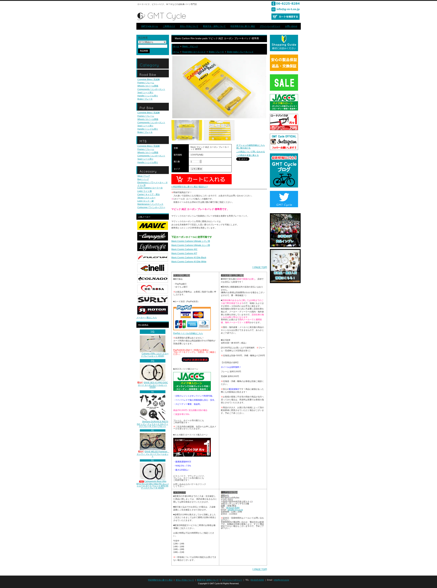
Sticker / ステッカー (146, 198)
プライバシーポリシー (270, 26)
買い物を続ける (243, 148)
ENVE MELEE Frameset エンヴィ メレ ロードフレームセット (153, 453)
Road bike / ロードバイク (194, 52)
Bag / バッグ (143, 179)
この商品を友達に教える (247, 155)
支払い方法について (189, 26)
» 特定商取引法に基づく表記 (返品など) (189, 186)
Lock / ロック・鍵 (145, 201)
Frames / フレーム (145, 82)
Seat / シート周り (145, 92)
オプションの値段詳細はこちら (250, 145)
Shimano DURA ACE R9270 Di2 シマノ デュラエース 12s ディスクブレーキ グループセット (152, 423)
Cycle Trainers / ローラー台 (150, 188)
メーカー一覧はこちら (146, 317)
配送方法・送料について (214, 26)
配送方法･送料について (208, 580)
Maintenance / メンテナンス (150, 204)
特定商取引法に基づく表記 (242, 26)
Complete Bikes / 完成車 (148, 79)
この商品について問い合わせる (250, 151)
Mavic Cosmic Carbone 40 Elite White (188, 261)
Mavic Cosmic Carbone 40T (184, 253)
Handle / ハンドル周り (147, 96)
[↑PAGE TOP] (259, 267)
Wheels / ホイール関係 (147, 86)
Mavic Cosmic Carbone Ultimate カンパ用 (190, 245)
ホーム (176, 46)
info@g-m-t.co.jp (235, 510)
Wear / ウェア (143, 176)
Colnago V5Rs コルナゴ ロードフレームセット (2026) (155, 354)
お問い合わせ (291, 26)
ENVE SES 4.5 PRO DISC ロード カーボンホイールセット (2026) (153, 384)
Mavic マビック (190, 46)
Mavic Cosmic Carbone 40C (184, 249)
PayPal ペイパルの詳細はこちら (188, 333)
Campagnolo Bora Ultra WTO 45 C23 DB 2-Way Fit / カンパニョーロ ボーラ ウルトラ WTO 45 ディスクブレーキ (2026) (152, 484)
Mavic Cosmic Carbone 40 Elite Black (188, 257)
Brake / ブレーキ (145, 99)
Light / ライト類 (144, 191)
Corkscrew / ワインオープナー (151, 207)
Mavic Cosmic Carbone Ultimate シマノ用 (190, 241)
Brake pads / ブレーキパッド (240, 52)
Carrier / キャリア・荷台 (148, 194)
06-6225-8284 (232, 508)
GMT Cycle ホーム (149, 26)
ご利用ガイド (169, 26)
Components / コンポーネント (151, 89)
